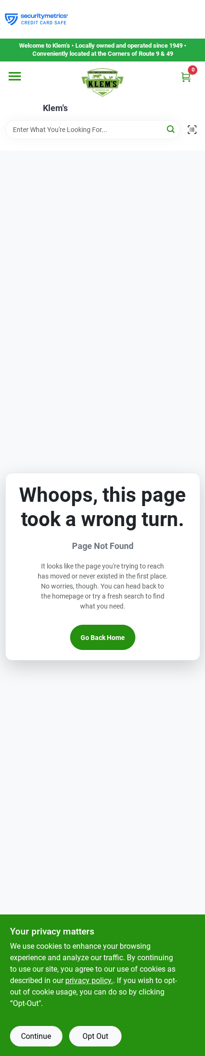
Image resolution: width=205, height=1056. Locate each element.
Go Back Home (103, 637)
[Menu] (15, 76)
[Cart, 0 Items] (186, 77)
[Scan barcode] (192, 130)
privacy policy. (89, 980)
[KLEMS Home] (102, 82)
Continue (36, 1036)
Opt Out (95, 1036)
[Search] (171, 129)
